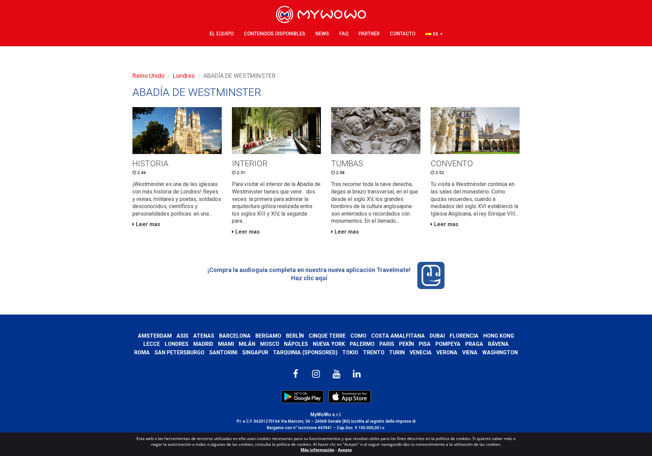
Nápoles (296, 344)
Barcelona (235, 336)
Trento (373, 352)
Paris (386, 344)
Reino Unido (148, 75)
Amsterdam (155, 336)
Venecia (421, 352)
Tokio (350, 352)
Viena (469, 352)
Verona (446, 352)
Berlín (295, 336)
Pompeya (447, 344)
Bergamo (268, 336)
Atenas (203, 336)
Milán (247, 344)
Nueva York (329, 344)
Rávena (498, 344)
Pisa (425, 344)
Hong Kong (498, 336)
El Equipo (222, 34)
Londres (184, 75)
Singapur (255, 352)
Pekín (406, 344)
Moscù (269, 344)
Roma (142, 352)
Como (358, 336)
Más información (317, 450)
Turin (397, 352)
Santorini (223, 352)
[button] (434, 34)
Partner (369, 34)
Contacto (402, 34)
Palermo (362, 344)
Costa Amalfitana (398, 336)
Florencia (464, 336)
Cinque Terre (327, 336)
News (322, 34)
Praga (474, 344)
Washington (500, 352)
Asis (182, 336)
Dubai (437, 336)
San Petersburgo (179, 352)
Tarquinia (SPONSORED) (305, 352)
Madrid (203, 344)
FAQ (343, 34)
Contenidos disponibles (274, 34)
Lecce (151, 344)
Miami (226, 344)
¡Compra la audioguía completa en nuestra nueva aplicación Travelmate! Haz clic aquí (309, 274)
